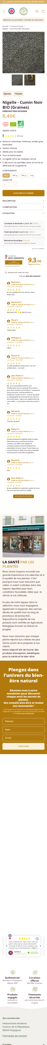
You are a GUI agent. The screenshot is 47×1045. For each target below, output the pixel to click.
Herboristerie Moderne (15, 111)
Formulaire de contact (15, 1035)
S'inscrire (23, 746)
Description (23, 201)
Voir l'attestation (13, 262)
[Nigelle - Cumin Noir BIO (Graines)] (17, 80)
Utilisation (23, 213)
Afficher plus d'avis (23, 496)
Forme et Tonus (17, 26)
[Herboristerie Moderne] (23, 11)
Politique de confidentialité (25, 713)
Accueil (5, 26)
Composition (23, 207)
